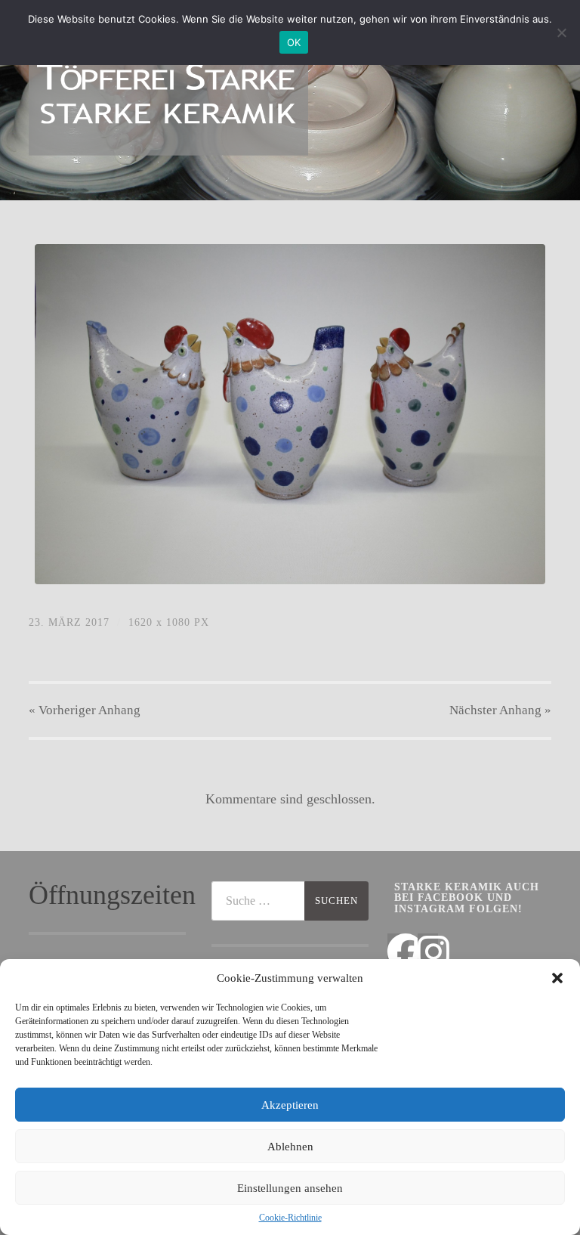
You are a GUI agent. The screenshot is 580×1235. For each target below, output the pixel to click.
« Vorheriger (84, 710)
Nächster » (500, 710)
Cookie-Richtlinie (290, 1217)
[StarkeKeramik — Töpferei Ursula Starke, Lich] (168, 98)
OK (294, 42)
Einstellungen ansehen (290, 1188)
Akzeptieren (290, 1105)
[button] (557, 978)
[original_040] (290, 414)
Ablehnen (290, 1147)
